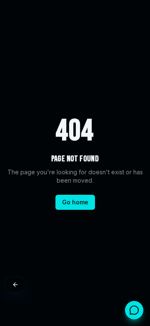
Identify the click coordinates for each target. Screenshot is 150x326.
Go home (75, 202)
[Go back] (15, 285)
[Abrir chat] (134, 310)
